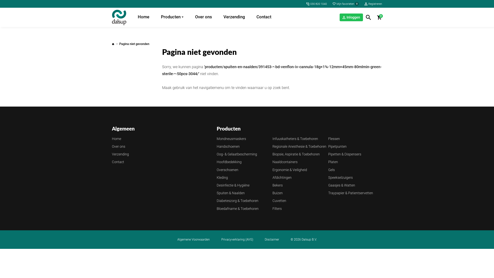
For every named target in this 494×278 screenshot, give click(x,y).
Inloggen (353, 17)
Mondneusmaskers (231, 139)
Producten (171, 16)
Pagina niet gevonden (134, 44)
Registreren (375, 3)
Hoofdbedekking (229, 162)
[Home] (119, 17)
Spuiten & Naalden (231, 193)
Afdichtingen (282, 177)
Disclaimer (272, 239)
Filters (277, 209)
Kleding (222, 177)
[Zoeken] (368, 17)
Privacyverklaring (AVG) (237, 239)
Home (143, 16)
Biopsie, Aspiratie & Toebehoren (296, 154)
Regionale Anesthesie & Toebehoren (299, 146)
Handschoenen (228, 146)
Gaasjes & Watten (341, 185)
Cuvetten (279, 201)
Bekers (277, 185)
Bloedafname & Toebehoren (238, 209)
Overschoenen (227, 170)
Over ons (203, 16)
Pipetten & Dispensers (344, 154)
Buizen (277, 193)
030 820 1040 (318, 3)
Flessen (334, 139)
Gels (331, 170)
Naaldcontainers (285, 162)
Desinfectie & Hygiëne (233, 185)
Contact (263, 16)
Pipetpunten (337, 146)
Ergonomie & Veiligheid (289, 170)
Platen (333, 162)
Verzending (234, 16)
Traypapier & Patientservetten (350, 193)
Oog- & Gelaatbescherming (237, 154)
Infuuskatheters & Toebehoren (295, 139)
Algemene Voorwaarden (193, 239)
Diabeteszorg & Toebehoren (237, 201)
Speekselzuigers (340, 177)
